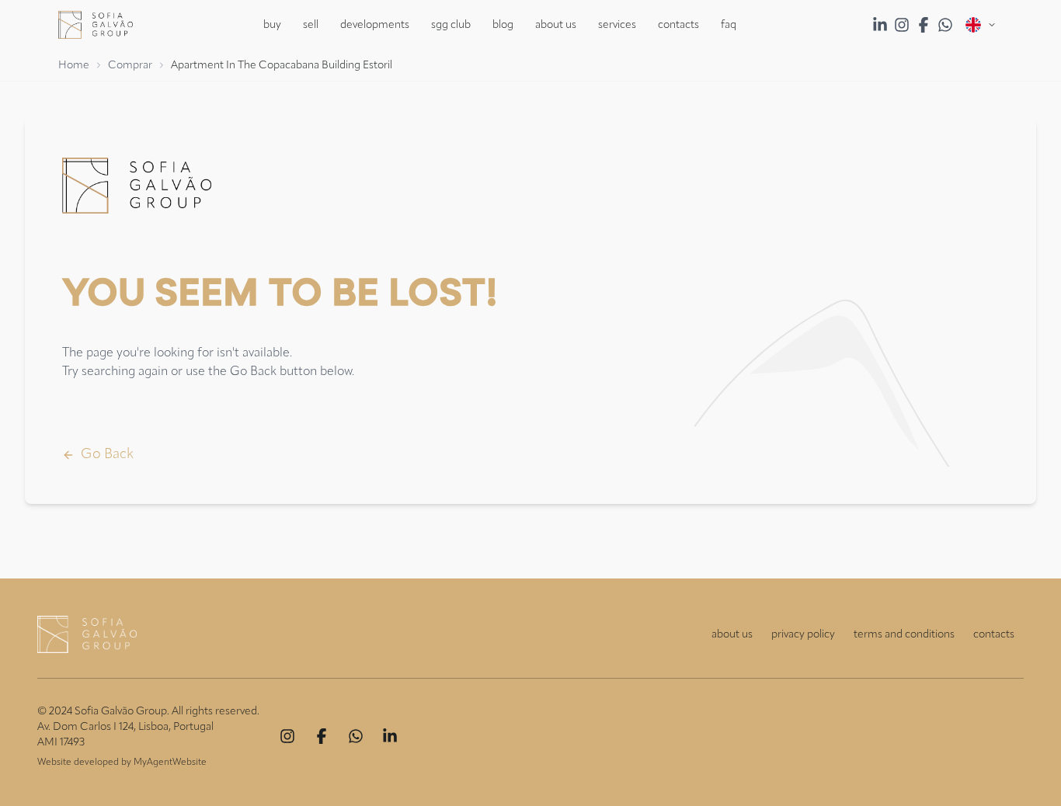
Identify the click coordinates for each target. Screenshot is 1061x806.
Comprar (130, 65)
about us (732, 634)
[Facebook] (321, 736)
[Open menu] (981, 25)
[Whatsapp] (355, 736)
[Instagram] (287, 736)
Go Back (107, 454)
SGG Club (451, 24)
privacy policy (803, 634)
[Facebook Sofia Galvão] (923, 25)
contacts (993, 634)
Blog (502, 24)
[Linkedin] (389, 736)
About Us (555, 24)
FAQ (728, 24)
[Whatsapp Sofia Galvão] (945, 25)
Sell (310, 24)
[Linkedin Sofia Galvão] (880, 25)
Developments (374, 24)
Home (73, 65)
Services (617, 24)
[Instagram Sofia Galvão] (902, 25)
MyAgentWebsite (170, 762)
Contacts (678, 24)
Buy (272, 24)
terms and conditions (904, 634)
